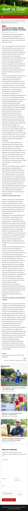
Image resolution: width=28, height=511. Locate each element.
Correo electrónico (18, 479)
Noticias (3, 26)
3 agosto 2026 (11, 441)
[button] (2, 16)
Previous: (13, 355)
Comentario (5, 459)
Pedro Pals (5, 391)
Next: (15, 359)
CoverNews (10, 508)
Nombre (4, 478)
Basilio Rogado (5, 32)
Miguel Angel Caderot (6, 416)
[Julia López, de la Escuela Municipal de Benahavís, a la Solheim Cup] (14, 402)
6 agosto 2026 (10, 391)
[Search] (26, 16)
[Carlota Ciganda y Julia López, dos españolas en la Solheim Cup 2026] (14, 377)
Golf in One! (14, 9)
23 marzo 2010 (12, 32)
